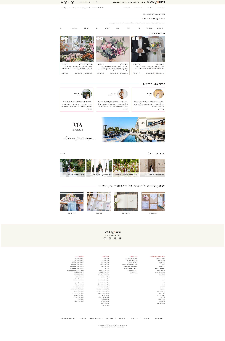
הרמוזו (163, 279)
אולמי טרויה (162, 267)
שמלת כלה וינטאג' (78, 275)
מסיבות (124, 2)
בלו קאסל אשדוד (161, 271)
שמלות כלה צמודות (78, 297)
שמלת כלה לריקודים (78, 287)
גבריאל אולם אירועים (160, 273)
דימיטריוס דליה (161, 261)
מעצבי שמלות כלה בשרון (77, 263)
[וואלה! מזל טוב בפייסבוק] (105, 238)
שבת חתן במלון (105, 305)
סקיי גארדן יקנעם (161, 291)
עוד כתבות (62, 153)
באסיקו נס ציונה (161, 303)
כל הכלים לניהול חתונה (131, 258)
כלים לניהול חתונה (97, 8)
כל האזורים (160, 28)
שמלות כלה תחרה (78, 291)
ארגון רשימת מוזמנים (132, 261)
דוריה (164, 281)
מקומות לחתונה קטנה (103, 297)
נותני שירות (147, 318)
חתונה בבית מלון (105, 299)
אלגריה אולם (162, 293)
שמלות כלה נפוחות (78, 295)
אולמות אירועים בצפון (104, 281)
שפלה (117, 28)
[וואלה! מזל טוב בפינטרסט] (110, 238)
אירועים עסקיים (117, 2)
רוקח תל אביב (161, 299)
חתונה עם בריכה (105, 301)
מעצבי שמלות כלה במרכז (77, 261)
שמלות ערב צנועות (78, 301)
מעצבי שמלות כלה (78, 258)
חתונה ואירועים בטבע (103, 293)
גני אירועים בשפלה (104, 265)
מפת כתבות (122, 318)
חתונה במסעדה (105, 303)
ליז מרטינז (162, 287)
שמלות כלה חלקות (78, 283)
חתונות (143, 2)
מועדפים (79, 8)
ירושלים (107, 28)
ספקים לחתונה (159, 318)
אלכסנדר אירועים (161, 295)
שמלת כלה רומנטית (78, 281)
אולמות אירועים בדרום (103, 287)
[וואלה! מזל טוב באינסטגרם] (115, 238)
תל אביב (86, 28)
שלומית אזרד (162, 275)
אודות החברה (82, 318)
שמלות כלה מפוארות (78, 293)
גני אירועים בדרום (104, 267)
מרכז (128, 28)
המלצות (70, 8)
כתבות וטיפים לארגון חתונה (130, 267)
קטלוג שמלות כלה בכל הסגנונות (75, 271)
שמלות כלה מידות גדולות (77, 289)
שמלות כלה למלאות (78, 279)
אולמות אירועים (105, 277)
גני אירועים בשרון (105, 263)
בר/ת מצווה (136, 2)
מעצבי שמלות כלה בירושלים (76, 269)
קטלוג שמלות (134, 318)
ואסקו (163, 265)
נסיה (164, 283)
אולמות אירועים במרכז (103, 279)
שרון (139, 28)
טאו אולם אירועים (161, 258)
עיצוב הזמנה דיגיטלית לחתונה (129, 265)
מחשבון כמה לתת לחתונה (130, 269)
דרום (97, 28)
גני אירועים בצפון (105, 269)
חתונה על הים (105, 295)
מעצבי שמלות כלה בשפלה (76, 267)
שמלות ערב (80, 299)
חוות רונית (162, 289)
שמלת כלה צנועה (79, 277)
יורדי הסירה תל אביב (160, 269)
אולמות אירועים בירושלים (103, 289)
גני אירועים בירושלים (104, 271)
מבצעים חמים (133, 273)
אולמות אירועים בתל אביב (103, 291)
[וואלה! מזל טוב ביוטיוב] (120, 238)
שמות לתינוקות (109, 318)
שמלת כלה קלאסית (78, 273)
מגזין (87, 8)
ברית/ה (130, 2)
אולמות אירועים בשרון (103, 283)
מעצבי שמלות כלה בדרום (77, 265)
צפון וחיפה (149, 28)
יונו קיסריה (162, 297)
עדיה (164, 277)
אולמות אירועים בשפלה (103, 285)
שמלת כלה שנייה (79, 285)
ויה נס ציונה (162, 301)
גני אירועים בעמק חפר (103, 275)
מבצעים (62, 8)
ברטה (163, 285)
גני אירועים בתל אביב (104, 273)
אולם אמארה (162, 263)
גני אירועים (106, 258)
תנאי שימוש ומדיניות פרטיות (68, 318)
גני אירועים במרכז (104, 261)
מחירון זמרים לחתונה (132, 271)
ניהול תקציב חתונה (132, 263)
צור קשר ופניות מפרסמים (96, 318)
